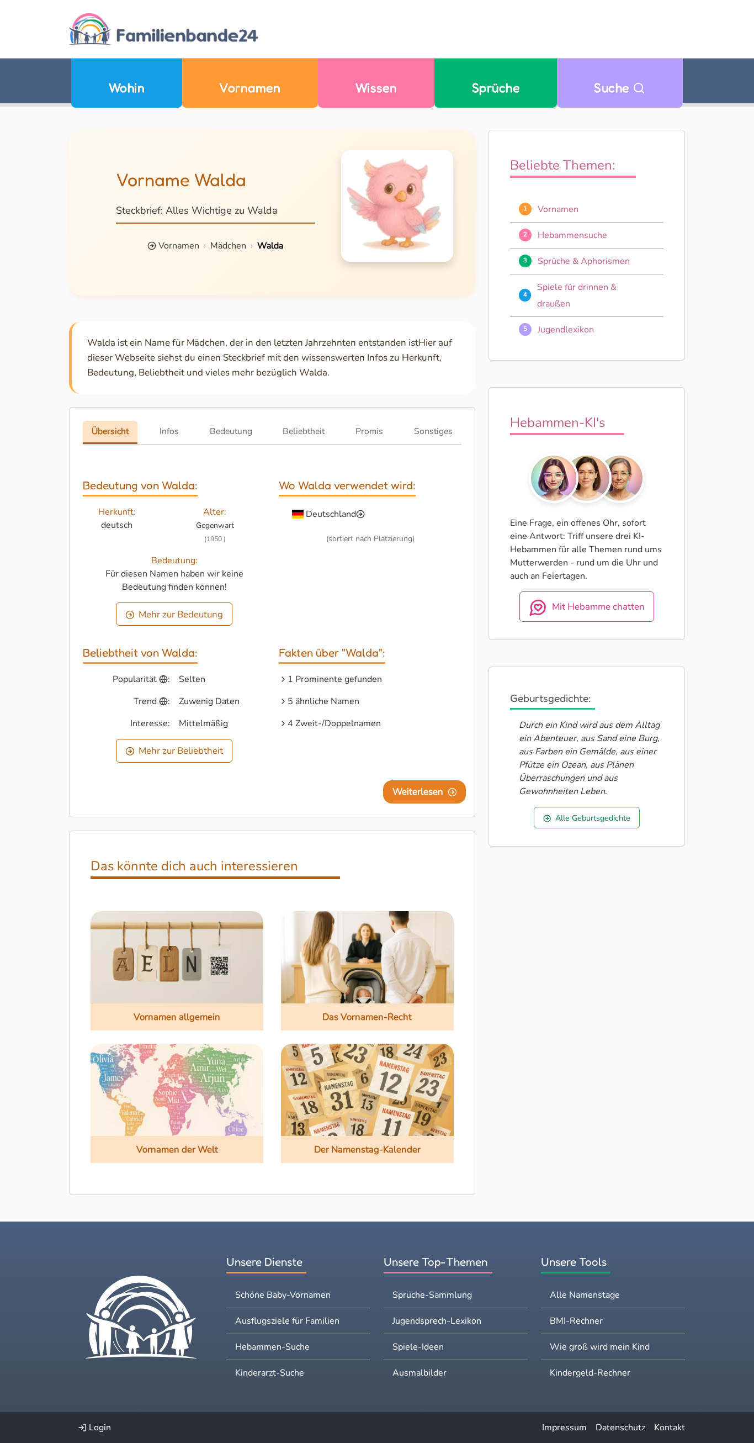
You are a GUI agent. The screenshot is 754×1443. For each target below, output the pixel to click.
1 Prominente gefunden (335, 679)
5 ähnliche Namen (323, 701)
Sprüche (495, 87)
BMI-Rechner (576, 1321)
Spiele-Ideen (418, 1347)
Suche (613, 87)
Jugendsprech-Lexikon (436, 1321)
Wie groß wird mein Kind (600, 1347)
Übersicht (110, 431)
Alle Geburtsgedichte (592, 817)
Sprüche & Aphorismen (584, 261)
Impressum (564, 1427)
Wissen (376, 87)
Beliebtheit (304, 431)
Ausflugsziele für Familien (287, 1321)
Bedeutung (231, 431)
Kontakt (669, 1427)
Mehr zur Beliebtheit (181, 750)
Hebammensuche (572, 235)
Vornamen (249, 87)
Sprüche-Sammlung (432, 1295)
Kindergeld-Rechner (590, 1373)
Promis (369, 431)
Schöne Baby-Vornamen (283, 1295)
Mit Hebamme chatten (598, 606)
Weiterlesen (417, 791)
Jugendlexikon (566, 330)
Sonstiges (433, 431)
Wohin (127, 87)
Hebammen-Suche (272, 1347)
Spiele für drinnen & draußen (577, 295)
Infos (169, 431)
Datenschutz (620, 1427)
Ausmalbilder (419, 1373)
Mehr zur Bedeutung (181, 614)
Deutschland (331, 514)
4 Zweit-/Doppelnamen (334, 723)
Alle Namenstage (585, 1295)
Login (99, 1427)
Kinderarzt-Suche (269, 1373)
